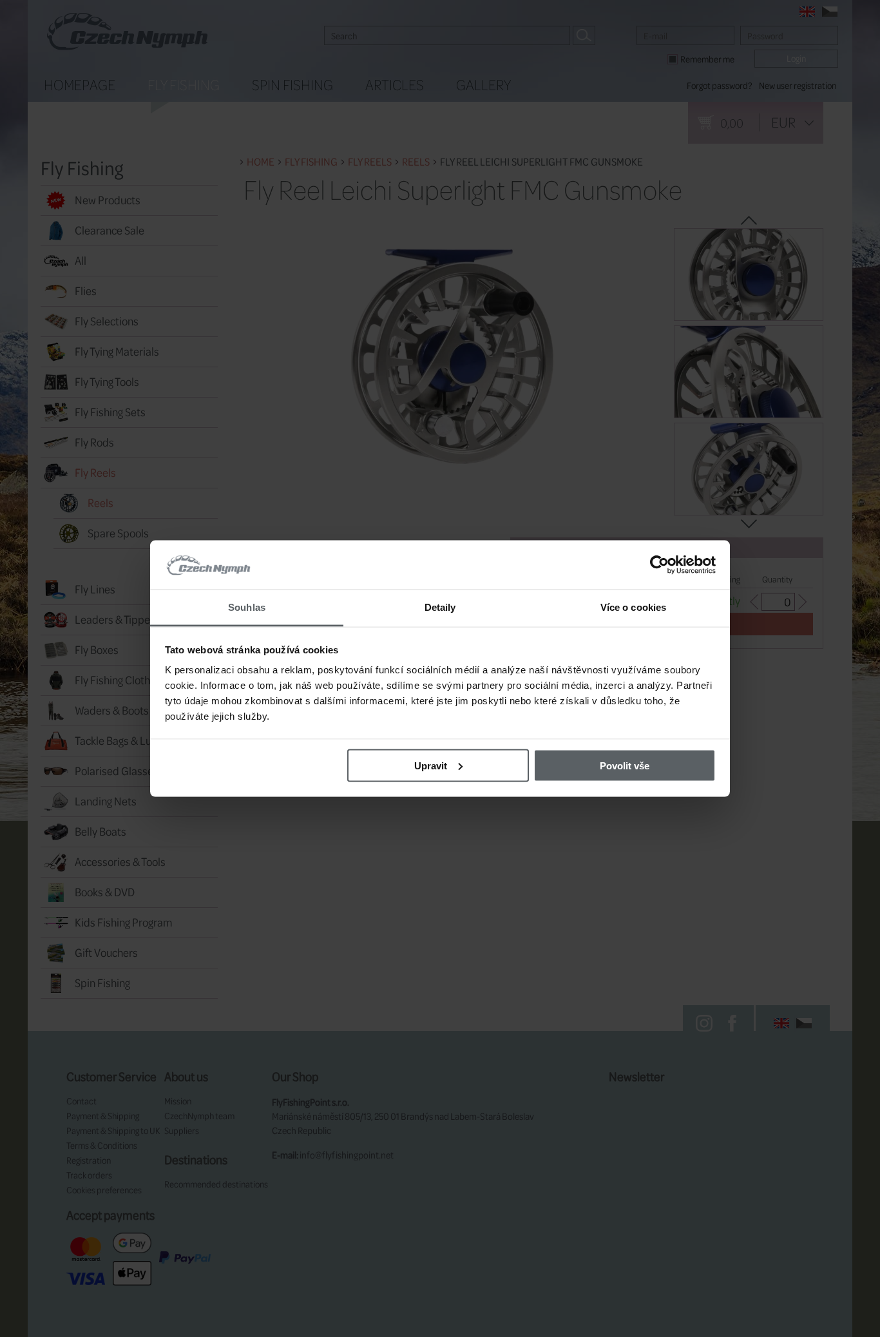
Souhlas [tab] (246, 607)
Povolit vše (624, 765)
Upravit (430, 765)
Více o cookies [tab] (633, 607)
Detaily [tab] (440, 607)
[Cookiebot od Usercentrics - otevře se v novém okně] (659, 565)
